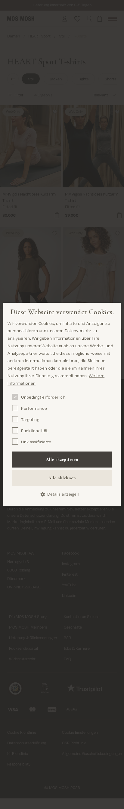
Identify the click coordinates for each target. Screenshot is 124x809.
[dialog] (62, 404)
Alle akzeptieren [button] (62, 459)
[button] (62, 494)
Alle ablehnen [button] (62, 478)
